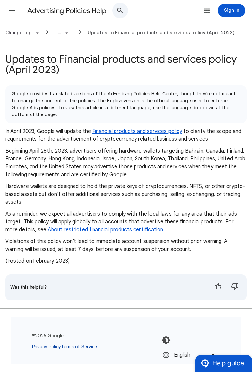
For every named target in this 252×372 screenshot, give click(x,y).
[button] (12, 10)
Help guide (228, 363)
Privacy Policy (46, 347)
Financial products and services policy (137, 131)
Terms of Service (79, 347)
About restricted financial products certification (105, 229)
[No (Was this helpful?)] (235, 287)
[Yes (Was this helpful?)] (217, 287)
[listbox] (189, 355)
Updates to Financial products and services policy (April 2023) (161, 33)
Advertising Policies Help (66, 10)
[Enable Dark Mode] (166, 340)
